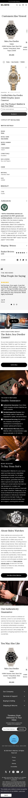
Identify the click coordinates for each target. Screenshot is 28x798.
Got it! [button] (6, 795)
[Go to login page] (19, 5)
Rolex (2, 133)
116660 (3, 144)
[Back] (4, 62)
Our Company (8, 691)
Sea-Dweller (4, 138)
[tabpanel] (14, 292)
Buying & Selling (9, 701)
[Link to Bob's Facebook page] (9, 772)
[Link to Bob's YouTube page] (17, 772)
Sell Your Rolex (15, 120)
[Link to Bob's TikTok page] (22, 772)
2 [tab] (14, 304)
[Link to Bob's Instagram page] (13, 772)
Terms (13, 760)
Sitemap (14, 763)
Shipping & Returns (10, 705)
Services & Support (10, 696)
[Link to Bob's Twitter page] (6, 772)
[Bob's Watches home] (5, 5)
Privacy (14, 757)
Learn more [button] (22, 791)
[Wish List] (26, 67)
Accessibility (14, 766)
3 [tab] (16, 304)
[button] (8, 92)
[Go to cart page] (23, 5)
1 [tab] (11, 304)
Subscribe (21, 729)
